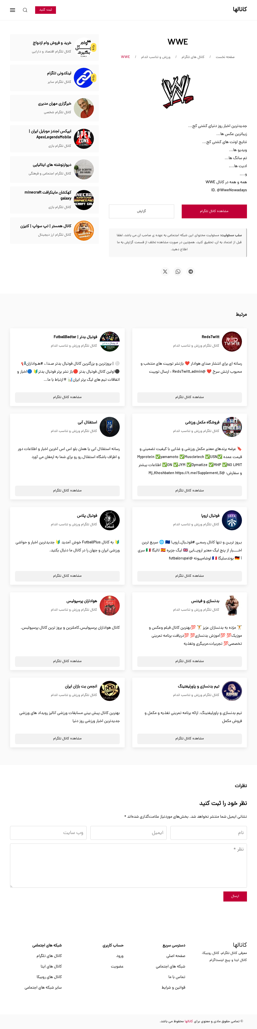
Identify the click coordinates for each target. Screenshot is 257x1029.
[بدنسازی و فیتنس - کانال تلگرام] (232, 606)
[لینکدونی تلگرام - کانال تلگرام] (84, 78)
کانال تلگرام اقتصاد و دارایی (51, 51)
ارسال (235, 896)
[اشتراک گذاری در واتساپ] (177, 271)
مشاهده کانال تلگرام (214, 211)
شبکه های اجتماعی (170, 967)
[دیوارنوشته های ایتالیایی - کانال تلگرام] (84, 170)
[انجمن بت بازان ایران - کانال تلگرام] (110, 691)
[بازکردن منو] (12, 10)
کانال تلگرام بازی (59, 146)
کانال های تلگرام (49, 956)
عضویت (117, 967)
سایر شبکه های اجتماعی (43, 988)
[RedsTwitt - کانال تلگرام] (232, 342)
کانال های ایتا (51, 967)
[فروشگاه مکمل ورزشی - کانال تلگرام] (232, 427)
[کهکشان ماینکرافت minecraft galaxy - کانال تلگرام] (84, 200)
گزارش (141, 211)
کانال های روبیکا (49, 977)
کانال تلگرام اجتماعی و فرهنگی (50, 173)
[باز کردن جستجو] (25, 10)
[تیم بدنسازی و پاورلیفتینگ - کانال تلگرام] (232, 691)
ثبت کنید (45, 10)
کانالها (240, 946)
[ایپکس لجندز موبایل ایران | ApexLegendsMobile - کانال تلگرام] (84, 139)
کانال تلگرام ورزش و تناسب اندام (196, 346)
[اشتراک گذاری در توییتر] (165, 271)
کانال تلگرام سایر (59, 82)
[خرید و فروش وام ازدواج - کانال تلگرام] (84, 48)
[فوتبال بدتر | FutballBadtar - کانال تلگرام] (110, 342)
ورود (119, 956)
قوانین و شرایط (173, 988)
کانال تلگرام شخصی (57, 112)
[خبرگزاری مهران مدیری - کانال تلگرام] (84, 108)
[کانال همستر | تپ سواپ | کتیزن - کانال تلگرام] (84, 231)
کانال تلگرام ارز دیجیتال (54, 235)
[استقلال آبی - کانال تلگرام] (110, 427)
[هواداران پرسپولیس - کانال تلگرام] (110, 606)
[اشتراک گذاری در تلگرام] (190, 271)
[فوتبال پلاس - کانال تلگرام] (110, 521)
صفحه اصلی (175, 956)
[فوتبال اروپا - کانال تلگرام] (232, 521)
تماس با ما (176, 977)
